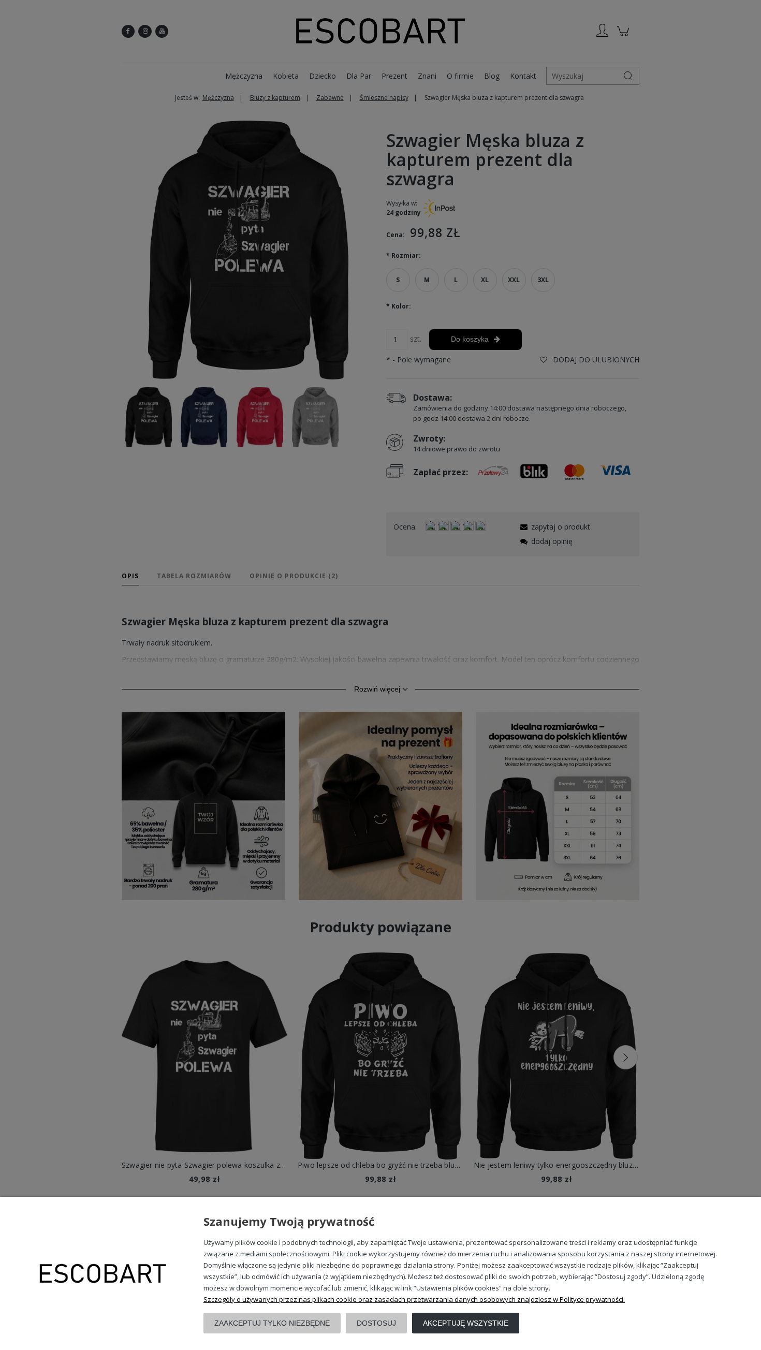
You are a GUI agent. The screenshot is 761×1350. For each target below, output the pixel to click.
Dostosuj (376, 1323)
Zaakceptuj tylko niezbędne (272, 1323)
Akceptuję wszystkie (465, 1323)
